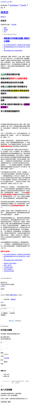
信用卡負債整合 (8, 269)
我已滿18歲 (4, 401)
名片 (5, 31)
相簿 (5, 27)
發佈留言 (3, 315)
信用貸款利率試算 (9, 271)
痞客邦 (12, 295)
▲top (2, 302)
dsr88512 (3, 286)
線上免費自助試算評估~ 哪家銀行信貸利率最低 (17, 45)
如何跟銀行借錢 (8, 267)
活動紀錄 (13, 299)
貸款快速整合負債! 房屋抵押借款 (13, 50)
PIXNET (7, 381)
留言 (15, 295)
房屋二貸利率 (7, 265)
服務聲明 (17, 382)
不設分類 (13, 24)
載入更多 (3, 305)
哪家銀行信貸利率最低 (10, 263)
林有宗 (4, 12)
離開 (9, 401)
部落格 (6, 29)
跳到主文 (3, 16)
